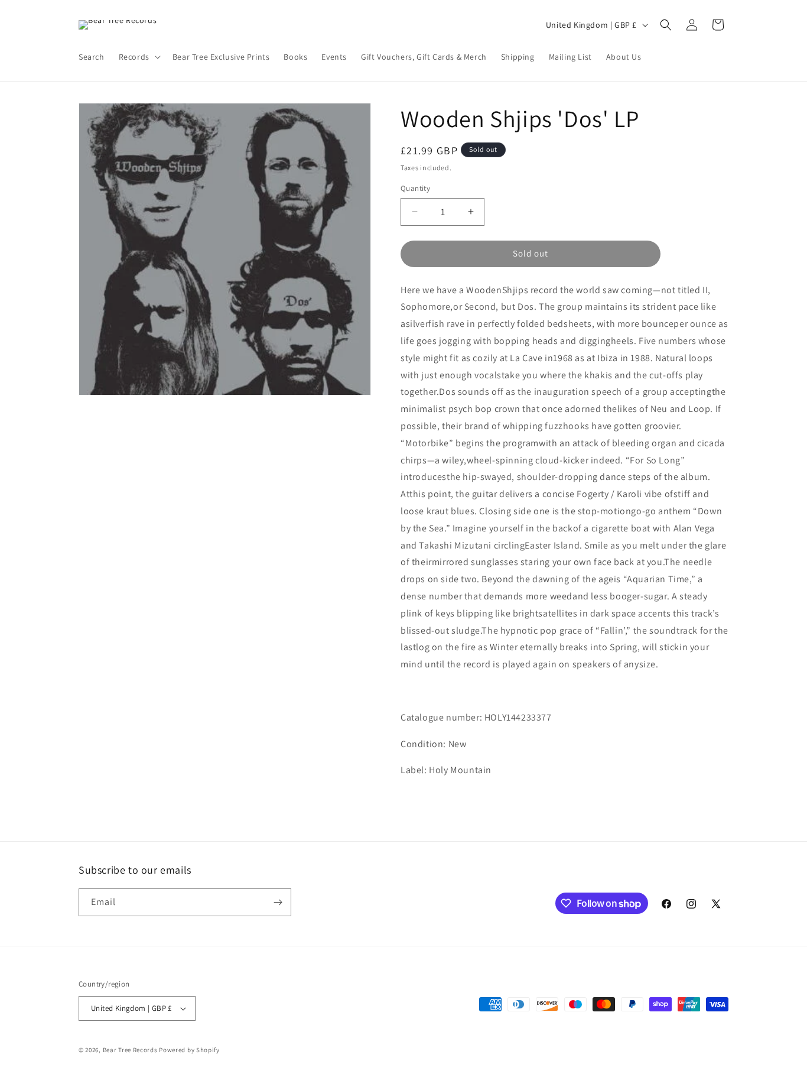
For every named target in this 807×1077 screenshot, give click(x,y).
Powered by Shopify (189, 1050)
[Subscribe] (278, 902)
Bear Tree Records (130, 1050)
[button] (138, 56)
